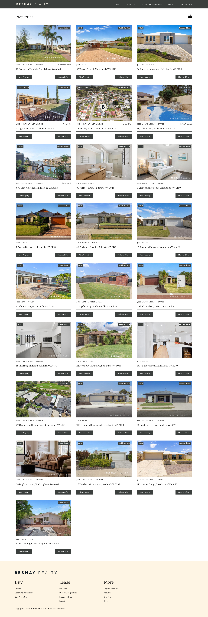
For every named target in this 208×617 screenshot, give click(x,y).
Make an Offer (63, 77)
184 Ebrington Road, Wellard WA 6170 (36, 365)
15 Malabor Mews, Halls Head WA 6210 (157, 365)
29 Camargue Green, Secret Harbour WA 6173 (40, 425)
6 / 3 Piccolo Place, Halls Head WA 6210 (37, 187)
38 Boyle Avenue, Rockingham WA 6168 (37, 484)
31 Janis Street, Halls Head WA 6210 (156, 128)
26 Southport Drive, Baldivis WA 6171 (156, 425)
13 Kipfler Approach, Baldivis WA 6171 (96, 306)
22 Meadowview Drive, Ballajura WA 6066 (98, 365)
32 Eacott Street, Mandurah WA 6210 (96, 69)
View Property (24, 77)
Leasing (131, 4)
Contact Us (185, 4)
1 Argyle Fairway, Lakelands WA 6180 (36, 247)
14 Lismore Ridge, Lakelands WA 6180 (157, 484)
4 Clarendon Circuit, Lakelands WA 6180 (159, 187)
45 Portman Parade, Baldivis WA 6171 (96, 247)
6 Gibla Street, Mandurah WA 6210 (35, 306)
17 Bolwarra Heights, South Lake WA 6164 (38, 69)
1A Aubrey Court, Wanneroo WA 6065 (96, 128)
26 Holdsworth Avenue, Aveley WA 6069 (98, 484)
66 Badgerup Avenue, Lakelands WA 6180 (159, 69)
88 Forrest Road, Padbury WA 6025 (95, 187)
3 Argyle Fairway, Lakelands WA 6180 (36, 128)
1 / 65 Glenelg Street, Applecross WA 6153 (38, 543)
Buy (117, 4)
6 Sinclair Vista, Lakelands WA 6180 (156, 306)
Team (170, 4)
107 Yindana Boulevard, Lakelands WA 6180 (100, 425)
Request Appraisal (152, 4)
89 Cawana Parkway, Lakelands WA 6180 (158, 247)
